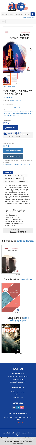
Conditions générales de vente (18, 376)
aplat (13, 86)
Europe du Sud (12, 106)
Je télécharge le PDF (13, 156)
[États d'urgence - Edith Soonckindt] (18, 259)
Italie (19, 106)
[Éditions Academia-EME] (18, 6)
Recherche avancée (28, 17)
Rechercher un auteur (18, 392)
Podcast (22, 181)
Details (8, 172)
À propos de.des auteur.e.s (15, 175)
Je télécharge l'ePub (13, 150)
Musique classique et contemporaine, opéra (19, 113)
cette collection (25, 240)
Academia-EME (15, 433)
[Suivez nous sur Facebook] (14, 407)
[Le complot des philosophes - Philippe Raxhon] (18, 338)
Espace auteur (18, 398)
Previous (6, 48)
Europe (5, 106)
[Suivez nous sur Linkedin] (18, 407)
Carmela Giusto (8, 97)
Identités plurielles (16, 100)
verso (9, 86)
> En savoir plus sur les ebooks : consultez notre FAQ (17, 164)
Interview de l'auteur (13, 178)
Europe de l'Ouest (13, 108)
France (21, 108)
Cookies (23, 433)
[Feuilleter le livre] (18, 230)
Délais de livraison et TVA (18, 382)
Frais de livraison (18, 379)
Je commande (10, 128)
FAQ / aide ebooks (18, 373)
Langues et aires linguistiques (11, 115)
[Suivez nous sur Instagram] (22, 407)
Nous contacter (18, 422)
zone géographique (19, 319)
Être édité (18, 395)
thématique (26, 279)
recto (4, 86)
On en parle (9, 181)
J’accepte (20, 444)
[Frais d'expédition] (5, 134)
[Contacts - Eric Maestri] (18, 297)
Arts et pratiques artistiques (11, 111)
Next (30, 48)
